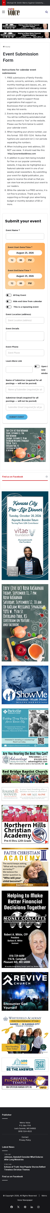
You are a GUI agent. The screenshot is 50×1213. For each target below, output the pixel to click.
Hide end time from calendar (27, 301)
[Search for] (46, 13)
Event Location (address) (18, 314)
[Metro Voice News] (13, 12)
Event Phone (12, 346)
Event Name (13, 230)
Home (7, 47)
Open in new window (45, 370)
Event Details (12, 328)
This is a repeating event (26, 307)
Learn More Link (14, 361)
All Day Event (19, 295)
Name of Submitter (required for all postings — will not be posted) (24, 382)
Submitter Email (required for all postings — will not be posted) (22, 399)
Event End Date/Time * (19, 270)
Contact (25, 1137)
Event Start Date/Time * (20, 247)
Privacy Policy (25, 1140)
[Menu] (3, 13)
